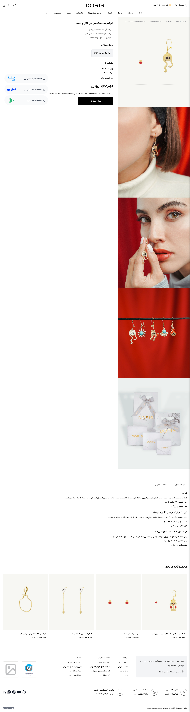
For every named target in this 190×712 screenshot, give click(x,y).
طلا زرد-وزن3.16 (100, 53)
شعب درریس (123, 666)
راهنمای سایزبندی (75, 662)
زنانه (140, 13)
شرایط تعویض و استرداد (101, 671)
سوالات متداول (76, 671)
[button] (102, 53)
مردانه (130, 13)
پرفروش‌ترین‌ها (94, 13)
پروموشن (57, 13)
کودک (120, 13)
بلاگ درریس (123, 671)
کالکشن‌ (79, 13)
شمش (109, 13)
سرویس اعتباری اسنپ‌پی (72, 666)
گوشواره (169, 21)
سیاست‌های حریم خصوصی (99, 666)
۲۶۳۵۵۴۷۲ (171, 694)
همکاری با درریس (75, 675)
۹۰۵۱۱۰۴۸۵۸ (141, 694)
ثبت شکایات (105, 675)
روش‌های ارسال (104, 662)
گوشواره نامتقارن (156, 21)
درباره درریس (123, 662)
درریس (184, 21)
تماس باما (124, 675)
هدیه (68, 13)
